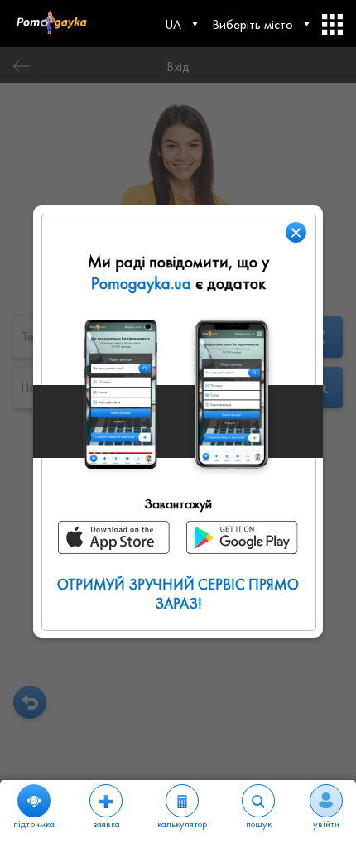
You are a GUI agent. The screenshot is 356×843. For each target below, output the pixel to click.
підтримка (34, 824)
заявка (106, 824)
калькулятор (182, 824)
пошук (259, 824)
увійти (326, 824)
